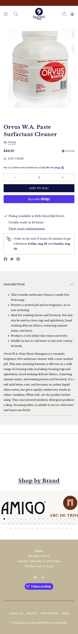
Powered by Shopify (55, 622)
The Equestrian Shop (26, 622)
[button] (15, 14)
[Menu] (6, 14)
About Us (32, 613)
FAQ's (65, 613)
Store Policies (50, 613)
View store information (27, 228)
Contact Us (16, 613)
